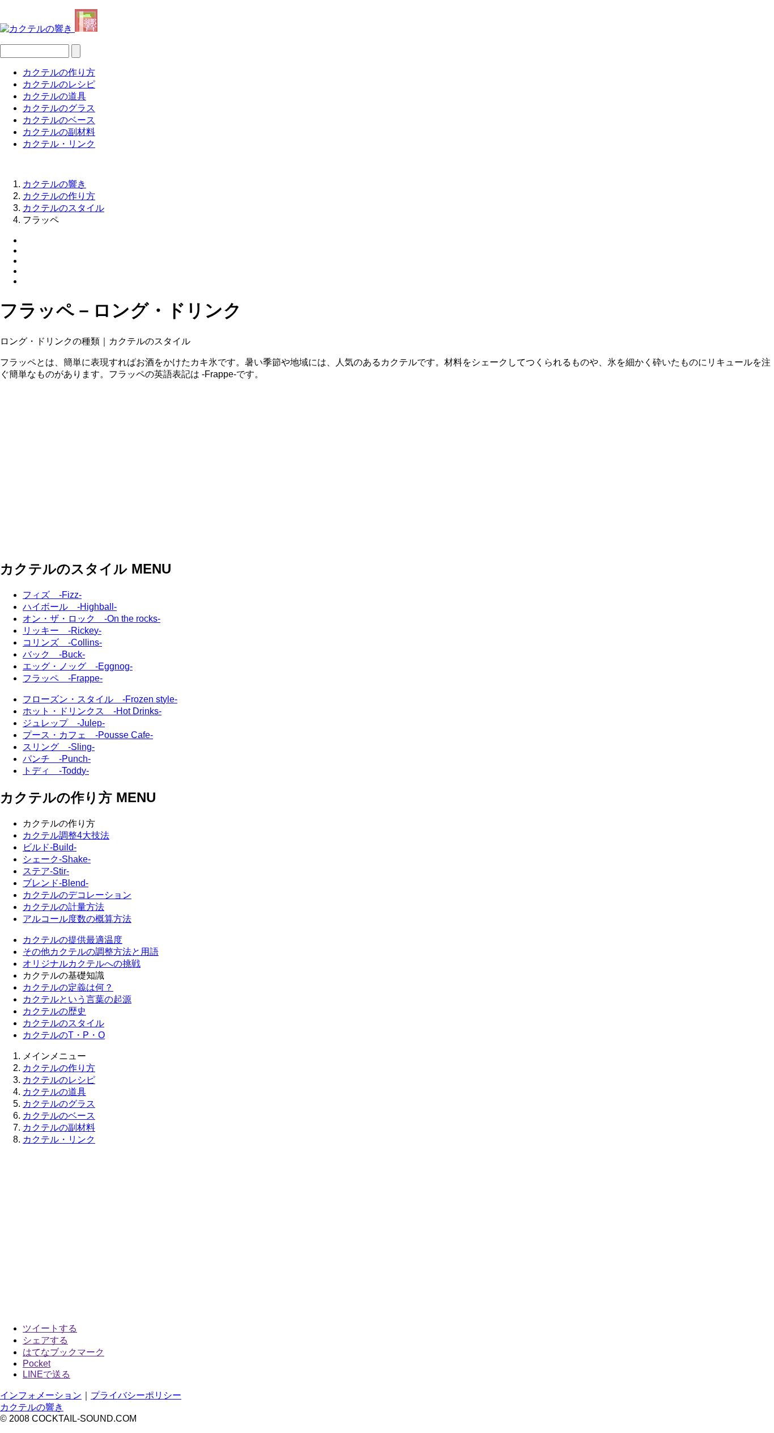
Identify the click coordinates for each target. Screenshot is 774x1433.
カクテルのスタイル (63, 1023)
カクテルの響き (31, 1407)
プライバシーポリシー (136, 1395)
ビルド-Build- (49, 847)
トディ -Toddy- (56, 770)
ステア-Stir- (46, 871)
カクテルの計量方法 (63, 907)
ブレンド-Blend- (55, 883)
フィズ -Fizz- (52, 595)
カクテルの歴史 (54, 1011)
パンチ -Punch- (57, 759)
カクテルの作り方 (59, 72)
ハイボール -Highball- (70, 607)
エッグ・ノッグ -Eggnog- (78, 666)
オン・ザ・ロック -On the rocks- (91, 618)
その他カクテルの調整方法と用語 (91, 951)
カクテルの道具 (54, 96)
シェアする (45, 1340)
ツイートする (50, 1328)
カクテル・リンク (59, 144)
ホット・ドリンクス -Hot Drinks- (92, 711)
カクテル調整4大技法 (66, 835)
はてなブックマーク (63, 1352)
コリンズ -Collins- (62, 642)
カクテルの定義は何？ (68, 987)
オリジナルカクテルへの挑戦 (82, 963)
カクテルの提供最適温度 (72, 940)
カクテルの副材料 (59, 132)
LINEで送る (46, 1374)
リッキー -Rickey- (62, 630)
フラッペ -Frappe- (63, 678)
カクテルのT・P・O (64, 1035)
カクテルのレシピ (59, 84)
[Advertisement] (340, 469)
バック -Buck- (54, 654)
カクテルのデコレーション (77, 895)
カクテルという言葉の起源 (77, 999)
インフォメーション (41, 1395)
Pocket (36, 1363)
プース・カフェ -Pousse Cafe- (88, 735)
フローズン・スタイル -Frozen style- (100, 699)
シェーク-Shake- (57, 859)
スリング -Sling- (59, 747)
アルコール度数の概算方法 (77, 919)
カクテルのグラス (59, 108)
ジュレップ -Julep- (64, 723)
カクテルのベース (59, 120)
